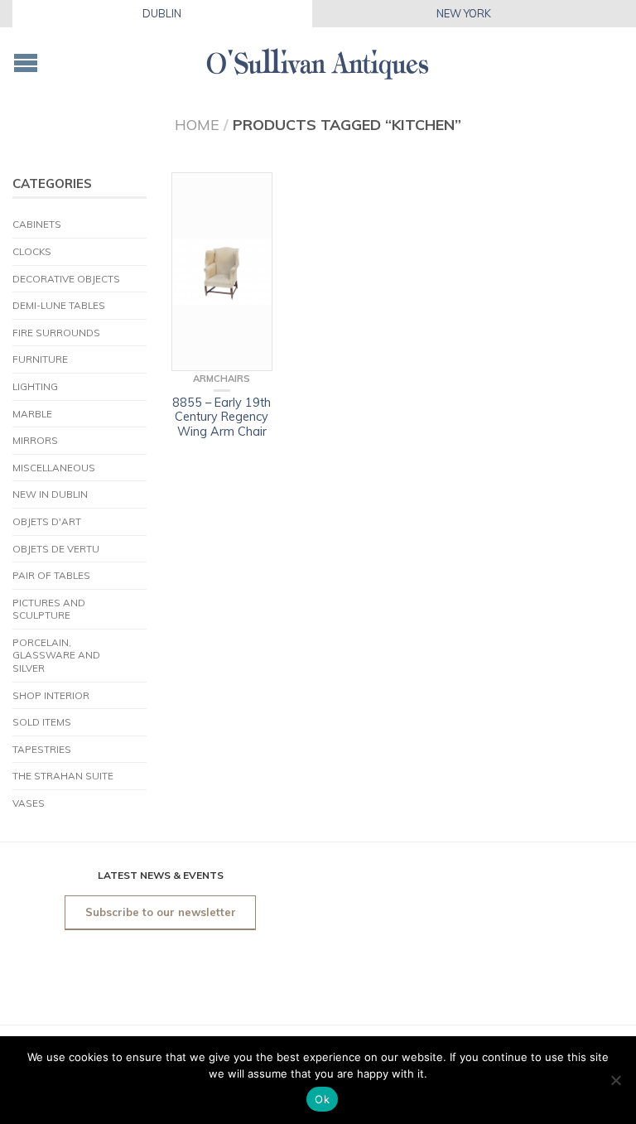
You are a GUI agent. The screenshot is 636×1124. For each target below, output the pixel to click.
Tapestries (41, 749)
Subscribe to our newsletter (160, 912)
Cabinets (36, 224)
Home (197, 124)
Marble (32, 414)
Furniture (40, 359)
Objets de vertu (55, 549)
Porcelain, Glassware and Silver (56, 655)
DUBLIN (161, 13)
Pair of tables (51, 575)
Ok (322, 1099)
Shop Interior (50, 695)
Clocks (31, 251)
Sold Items (41, 722)
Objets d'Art (46, 521)
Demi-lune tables (58, 305)
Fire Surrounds (56, 332)
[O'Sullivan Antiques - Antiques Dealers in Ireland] (317, 59)
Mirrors (35, 440)
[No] (615, 1080)
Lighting (35, 386)
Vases (28, 803)
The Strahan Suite (62, 775)
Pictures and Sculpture (48, 609)
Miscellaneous (53, 467)
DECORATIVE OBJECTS (66, 279)
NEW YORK (463, 13)
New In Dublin (50, 494)
